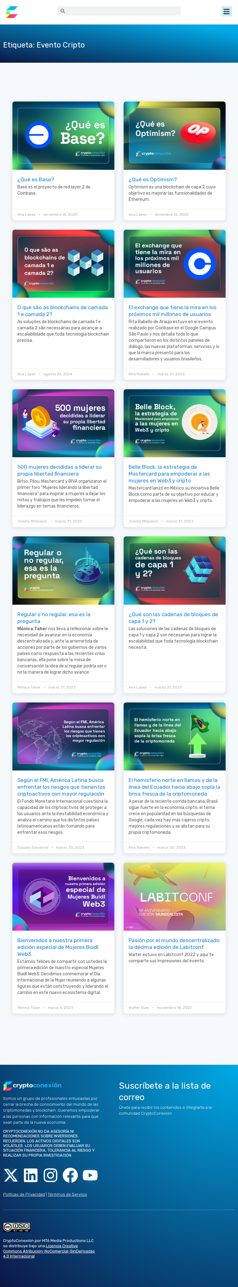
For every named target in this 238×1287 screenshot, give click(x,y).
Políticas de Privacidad (24, 1194)
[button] (227, 11)
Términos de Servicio (67, 1194)
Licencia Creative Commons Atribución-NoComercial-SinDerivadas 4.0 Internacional (49, 1251)
